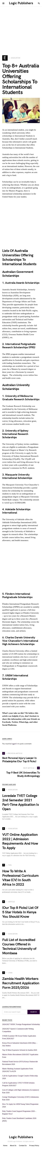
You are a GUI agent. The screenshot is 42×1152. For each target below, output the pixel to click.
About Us (13, 1145)
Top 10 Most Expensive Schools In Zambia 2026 (19, 1050)
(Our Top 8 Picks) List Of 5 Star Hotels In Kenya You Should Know (20, 912)
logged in (14, 744)
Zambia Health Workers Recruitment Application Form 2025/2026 (20, 983)
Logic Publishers (21, 3)
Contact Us (23, 1145)
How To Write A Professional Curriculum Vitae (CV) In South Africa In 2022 (20, 878)
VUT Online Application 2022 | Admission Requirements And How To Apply (20, 841)
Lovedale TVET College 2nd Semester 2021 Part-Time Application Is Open (20, 802)
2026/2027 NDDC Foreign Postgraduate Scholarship (21, 1024)
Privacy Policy (34, 1145)
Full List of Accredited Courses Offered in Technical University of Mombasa (19, 946)
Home (5, 1145)
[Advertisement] (21, 27)
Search (33, 1012)
